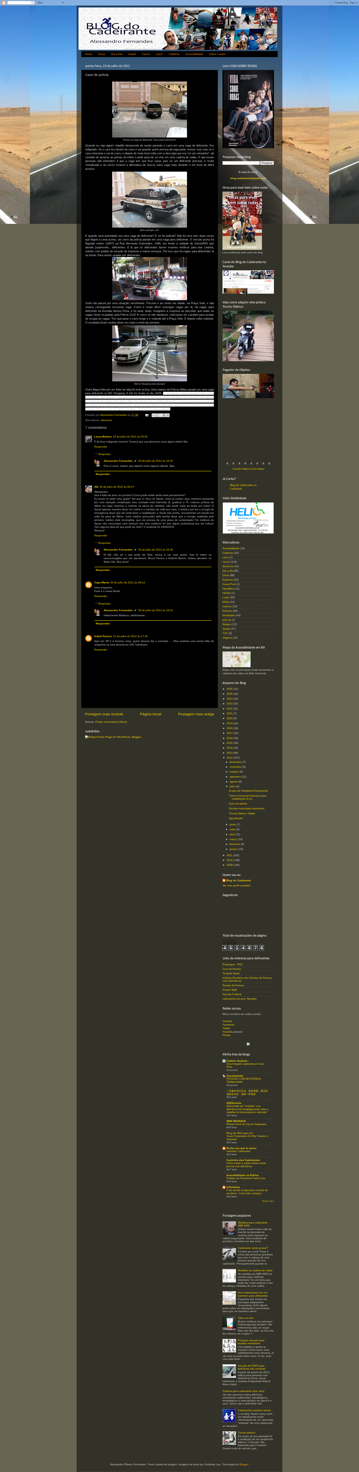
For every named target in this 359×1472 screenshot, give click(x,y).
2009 (230, 865)
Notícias (227, 611)
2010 (230, 860)
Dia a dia (228, 570)
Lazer (159, 54)
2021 (230, 713)
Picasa (226, 1035)
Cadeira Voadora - (237, 1061)
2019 (230, 723)
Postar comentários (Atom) (111, 722)
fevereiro (235, 844)
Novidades (229, 615)
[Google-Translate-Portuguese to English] (257, 465)
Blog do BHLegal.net (239, 1133)
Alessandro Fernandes (118, 461)
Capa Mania (101, 582)
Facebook (228, 1024)
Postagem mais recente (104, 714)
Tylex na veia (245, 1318)
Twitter (226, 1028)
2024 (230, 698)
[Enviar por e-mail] (153, 415)
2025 (230, 694)
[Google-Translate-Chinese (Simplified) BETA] (227, 465)
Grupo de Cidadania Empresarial (248, 790)
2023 (230, 703)
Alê (96, 486)
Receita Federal (232, 994)
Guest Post (229, 584)
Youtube (227, 1021)
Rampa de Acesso (233, 985)
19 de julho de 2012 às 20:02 (130, 436)
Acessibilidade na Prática (242, 1175)
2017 (230, 733)
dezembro (236, 762)
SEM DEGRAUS (236, 1121)
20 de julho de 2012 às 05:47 (116, 486)
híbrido (227, 593)
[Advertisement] (251, 428)
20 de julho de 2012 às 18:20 (155, 461)
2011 (230, 855)
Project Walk (230, 989)
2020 (230, 718)
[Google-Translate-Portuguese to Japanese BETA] (251, 465)
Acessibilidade (194, 54)
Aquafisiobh (236, 818)
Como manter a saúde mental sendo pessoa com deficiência (246, 1165)
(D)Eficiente (233, 1103)
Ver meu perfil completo (237, 885)
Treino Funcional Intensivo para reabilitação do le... (247, 797)
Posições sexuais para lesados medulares (251, 1342)
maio (233, 829)
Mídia (226, 602)
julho (233, 786)
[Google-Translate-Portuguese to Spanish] (269, 465)
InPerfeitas (233, 1187)
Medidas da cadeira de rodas (255, 1270)
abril (232, 834)
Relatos (227, 624)
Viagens (227, 637)
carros (226, 561)
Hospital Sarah (231, 973)
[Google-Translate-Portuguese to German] (239, 465)
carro (226, 557)
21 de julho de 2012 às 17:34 (130, 636)
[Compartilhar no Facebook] (164, 415)
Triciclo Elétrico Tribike (242, 813)
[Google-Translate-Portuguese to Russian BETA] (263, 465)
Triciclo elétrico (246, 1432)
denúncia (106, 420)
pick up (227, 619)
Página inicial (150, 714)
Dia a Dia (116, 54)
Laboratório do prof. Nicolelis (240, 998)
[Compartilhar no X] (160, 415)
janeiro (234, 849)
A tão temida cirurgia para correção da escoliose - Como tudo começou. (247, 1192)
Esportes (228, 579)
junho (233, 824)
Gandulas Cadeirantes (238, 1151)
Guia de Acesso (232, 969)
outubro (235, 771)
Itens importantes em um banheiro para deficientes (253, 1294)
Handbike (228, 588)
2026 (230, 688)
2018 (230, 728)
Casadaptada (234, 1075)
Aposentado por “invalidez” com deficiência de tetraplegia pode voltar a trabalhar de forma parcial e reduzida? (247, 1109)
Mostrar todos (268, 1201)
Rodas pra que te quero (241, 1148)
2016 (230, 738)
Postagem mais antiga (196, 714)
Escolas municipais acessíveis (246, 808)
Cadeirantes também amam (254, 1410)
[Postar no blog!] (157, 415)
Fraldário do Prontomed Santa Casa (245, 1178)
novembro (236, 766)
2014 (230, 747)
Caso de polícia (238, 803)
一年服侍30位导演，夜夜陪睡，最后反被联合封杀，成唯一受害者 (247, 1093)
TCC (225, 633)
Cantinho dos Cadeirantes (243, 1160)
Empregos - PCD (233, 964)
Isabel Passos (103, 636)
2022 (230, 708)
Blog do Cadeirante (238, 880)
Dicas (101, 54)
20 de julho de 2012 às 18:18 (155, 549)
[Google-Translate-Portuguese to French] (233, 465)
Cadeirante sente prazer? (253, 1248)
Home (88, 54)
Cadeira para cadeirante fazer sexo (243, 1391)
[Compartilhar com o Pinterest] (168, 415)
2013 (230, 752)
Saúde (132, 54)
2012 (230, 757)
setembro (236, 776)
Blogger (243, 1464)
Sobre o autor (217, 54)
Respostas (104, 454)
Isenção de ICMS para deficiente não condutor (252, 1367)
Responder (100, 446)
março (234, 839)
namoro (227, 606)
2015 (230, 743)
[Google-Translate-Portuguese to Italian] (245, 465)
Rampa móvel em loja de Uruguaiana (246, 1124)
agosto (234, 781)
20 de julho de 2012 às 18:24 (155, 610)
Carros (146, 54)
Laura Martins (103, 436)
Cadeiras (174, 54)
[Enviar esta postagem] (146, 415)
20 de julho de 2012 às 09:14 (127, 582)
